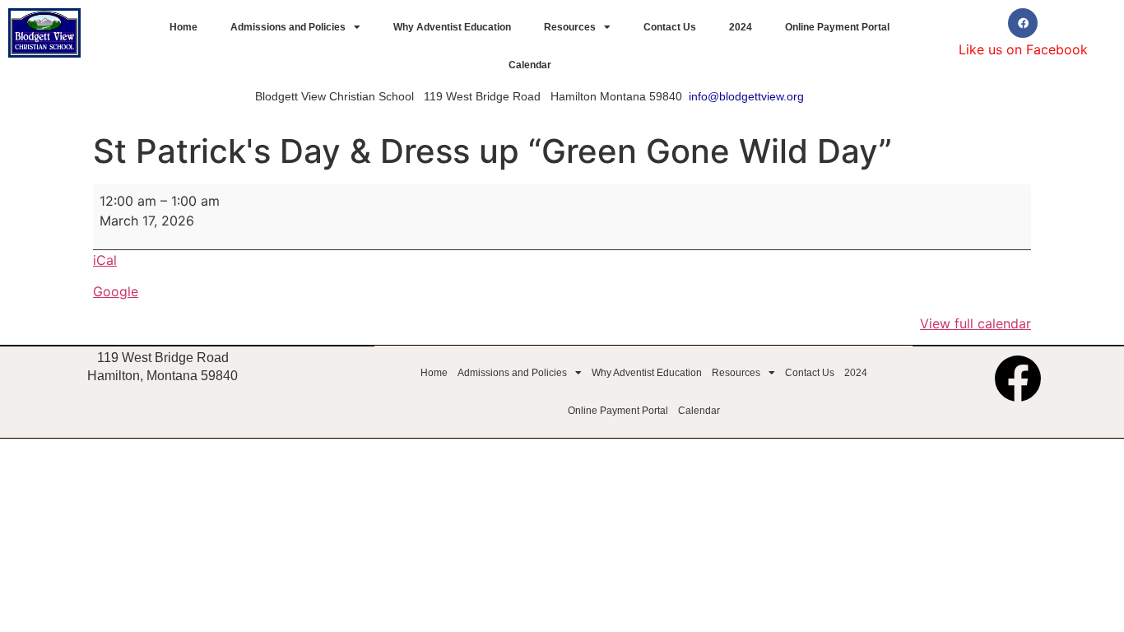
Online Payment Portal (837, 27)
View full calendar (975, 323)
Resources (570, 27)
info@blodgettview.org (746, 96)
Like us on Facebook (1023, 49)
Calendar (530, 65)
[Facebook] (1023, 23)
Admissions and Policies (288, 27)
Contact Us (669, 27)
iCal (105, 260)
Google (115, 291)
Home (183, 27)
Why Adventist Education (452, 27)
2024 (740, 27)
